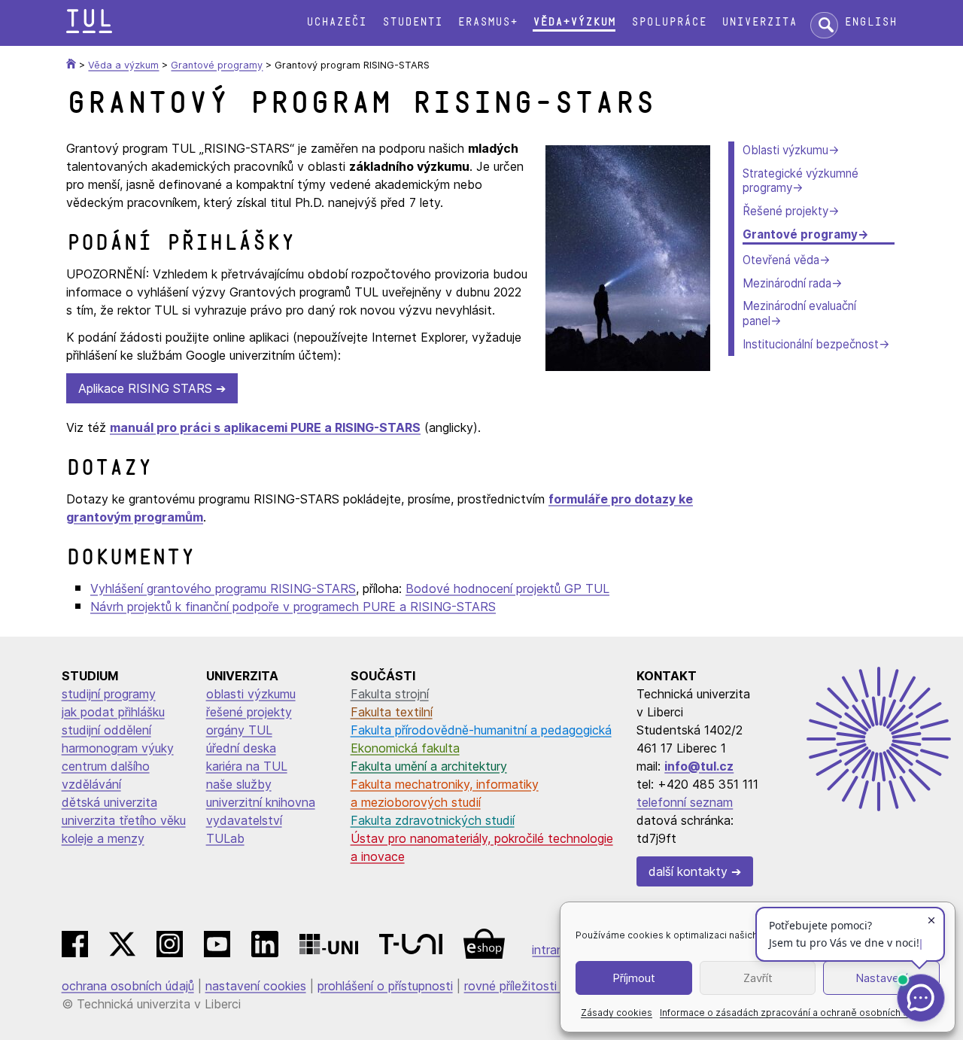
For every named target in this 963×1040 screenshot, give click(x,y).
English (870, 22)
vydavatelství (244, 820)
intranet (554, 949)
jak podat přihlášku (113, 711)
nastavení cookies (255, 985)
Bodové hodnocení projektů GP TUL (507, 588)
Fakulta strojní (390, 693)
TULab (225, 838)
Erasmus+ (487, 22)
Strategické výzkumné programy (800, 181)
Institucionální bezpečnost (811, 344)
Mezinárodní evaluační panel (799, 313)
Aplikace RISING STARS (145, 388)
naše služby (239, 784)
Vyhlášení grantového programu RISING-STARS (223, 588)
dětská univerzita (109, 802)
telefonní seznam (684, 802)
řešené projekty (249, 711)
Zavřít (758, 978)
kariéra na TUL (246, 766)
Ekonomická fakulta (405, 748)
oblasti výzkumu (251, 693)
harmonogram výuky (118, 748)
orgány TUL (239, 729)
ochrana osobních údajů (128, 985)
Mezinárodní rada (787, 283)
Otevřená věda (781, 260)
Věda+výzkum (574, 22)
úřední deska (241, 748)
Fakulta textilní (392, 711)
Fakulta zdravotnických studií (433, 820)
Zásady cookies (616, 1012)
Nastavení (881, 978)
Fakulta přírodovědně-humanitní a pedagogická (481, 729)
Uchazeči (336, 22)
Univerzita (759, 22)
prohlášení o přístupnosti (385, 985)
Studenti (412, 22)
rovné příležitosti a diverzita (541, 985)
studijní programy (109, 693)
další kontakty (688, 871)
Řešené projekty (785, 211)
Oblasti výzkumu (785, 150)
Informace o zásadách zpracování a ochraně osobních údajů (793, 1012)
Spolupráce (668, 22)
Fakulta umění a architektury (429, 766)
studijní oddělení (106, 729)
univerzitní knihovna (260, 802)
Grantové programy (800, 234)
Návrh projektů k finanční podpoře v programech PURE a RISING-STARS (293, 606)
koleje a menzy (103, 838)
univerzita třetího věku (124, 820)
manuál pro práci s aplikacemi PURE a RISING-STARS (265, 427)
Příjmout (633, 978)
